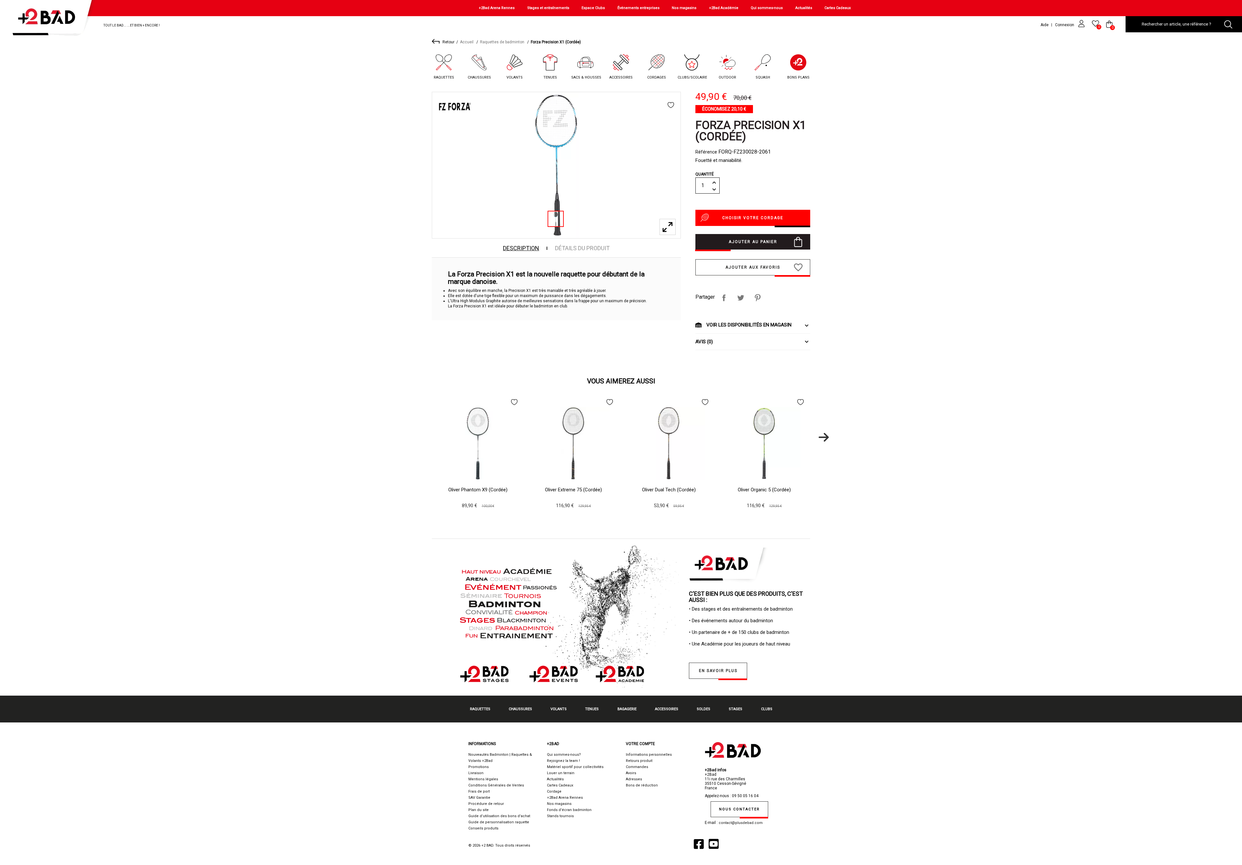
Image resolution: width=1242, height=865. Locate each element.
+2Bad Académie (723, 8)
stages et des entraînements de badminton (747, 609)
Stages (735, 709)
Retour (448, 42)
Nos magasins (684, 8)
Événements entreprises (638, 8)
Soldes (703, 709)
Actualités (803, 8)
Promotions (478, 767)
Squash (763, 77)
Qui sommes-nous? (564, 755)
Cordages (656, 77)
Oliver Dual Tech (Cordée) (669, 490)
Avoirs (631, 773)
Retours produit (639, 761)
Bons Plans (798, 77)
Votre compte (640, 744)
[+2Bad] (49, 19)
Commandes (637, 767)
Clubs (766, 709)
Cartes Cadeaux (837, 8)
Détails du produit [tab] (582, 248)
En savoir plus (718, 670)
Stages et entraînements (548, 8)
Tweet (740, 297)
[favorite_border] (671, 105)
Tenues (550, 77)
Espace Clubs (593, 8)
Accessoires (621, 77)
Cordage (554, 791)
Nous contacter (739, 809)
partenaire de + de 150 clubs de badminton (744, 632)
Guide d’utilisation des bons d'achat (499, 816)
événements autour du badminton (737, 621)
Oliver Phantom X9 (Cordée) (477, 490)
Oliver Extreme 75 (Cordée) (573, 490)
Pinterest (757, 297)
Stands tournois (560, 816)
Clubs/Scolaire (692, 77)
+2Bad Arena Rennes (497, 8)
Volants (515, 77)
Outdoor (727, 77)
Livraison (476, 773)
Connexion (1065, 25)
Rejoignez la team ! (563, 761)
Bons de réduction (642, 785)
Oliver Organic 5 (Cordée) (764, 490)
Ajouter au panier (753, 242)
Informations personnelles (649, 755)
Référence (706, 152)
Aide (1044, 25)
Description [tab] (521, 248)
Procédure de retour (486, 804)
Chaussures (479, 77)
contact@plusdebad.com (741, 823)
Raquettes (444, 77)
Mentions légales (483, 779)
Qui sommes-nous (767, 8)
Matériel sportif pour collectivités (575, 767)
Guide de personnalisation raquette (498, 822)
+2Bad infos (715, 770)
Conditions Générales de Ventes (496, 785)
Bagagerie (627, 709)
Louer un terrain (560, 773)
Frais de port (479, 791)
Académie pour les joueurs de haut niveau (745, 644)
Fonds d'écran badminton (569, 810)
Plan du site (478, 810)
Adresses (634, 779)
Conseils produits (483, 828)
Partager (723, 297)
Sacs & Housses (586, 77)
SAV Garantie (479, 798)
